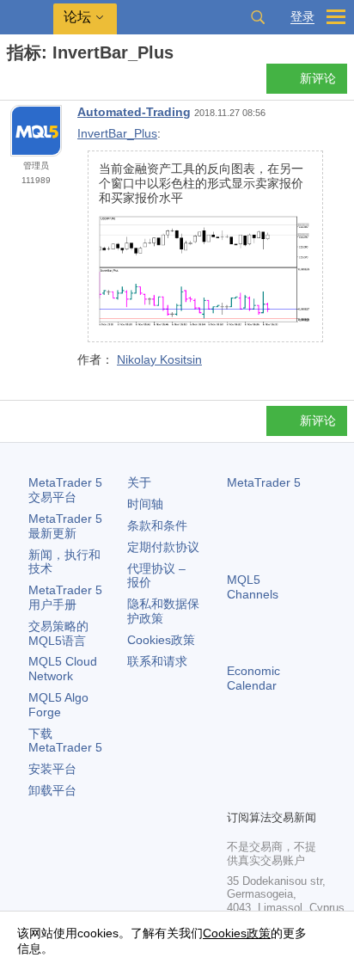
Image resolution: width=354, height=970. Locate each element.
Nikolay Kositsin (159, 359)
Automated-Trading (134, 112)
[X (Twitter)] (292, 766)
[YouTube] (237, 793)
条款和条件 (157, 525)
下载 (65, 741)
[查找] (257, 17)
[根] (12, 83)
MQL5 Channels (252, 587)
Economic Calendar (253, 678)
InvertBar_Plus (117, 133)
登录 (302, 16)
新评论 (318, 78)
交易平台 (65, 490)
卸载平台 (52, 790)
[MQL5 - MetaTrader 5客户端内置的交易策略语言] (26, 17)
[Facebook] (237, 766)
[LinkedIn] (264, 793)
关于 (139, 482)
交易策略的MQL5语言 (58, 633)
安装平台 (52, 769)
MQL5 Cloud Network (62, 668)
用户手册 (65, 597)
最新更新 (65, 526)
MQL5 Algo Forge (58, 705)
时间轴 (145, 504)
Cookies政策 (161, 640)
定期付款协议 (163, 547)
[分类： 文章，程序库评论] (33, 83)
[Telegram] (264, 766)
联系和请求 (157, 661)
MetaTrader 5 (264, 482)
